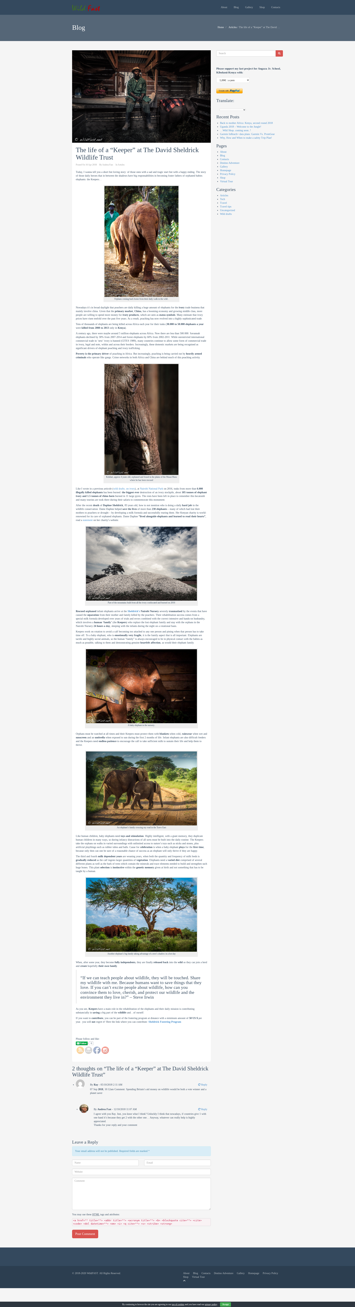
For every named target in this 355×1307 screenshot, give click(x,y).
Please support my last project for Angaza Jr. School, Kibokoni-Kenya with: (248, 70)
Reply (203, 1084)
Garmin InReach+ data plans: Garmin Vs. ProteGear (247, 134)
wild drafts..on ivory (124, 488)
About (224, 7)
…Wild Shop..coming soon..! (235, 130)
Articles (233, 27)
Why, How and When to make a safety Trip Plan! (246, 137)
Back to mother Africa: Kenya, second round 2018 (246, 123)
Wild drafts (226, 214)
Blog (236, 7)
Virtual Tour (226, 181)
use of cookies (178, 1304)
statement (88, 520)
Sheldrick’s (134, 611)
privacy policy (211, 1304)
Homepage (225, 170)
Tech (222, 199)
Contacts (275, 7)
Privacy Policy (227, 174)
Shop (262, 7)
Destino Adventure (229, 163)
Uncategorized (227, 210)
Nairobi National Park (151, 488)
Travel (223, 203)
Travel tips (225, 206)
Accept (225, 1304)
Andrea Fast (107, 164)
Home (221, 27)
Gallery (249, 7)
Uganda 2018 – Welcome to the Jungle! (240, 126)
